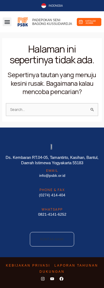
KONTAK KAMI (52, 239)
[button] (7, 21)
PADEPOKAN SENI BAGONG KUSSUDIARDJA (52, 22)
